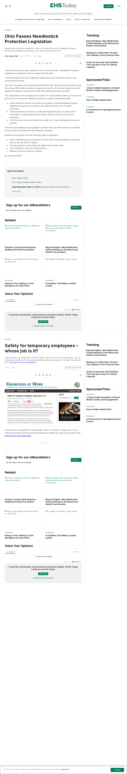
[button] (6, 6)
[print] (80, 63)
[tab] (10, 300)
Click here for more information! (22, 362)
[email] (50, 63)
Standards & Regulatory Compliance (30, 19)
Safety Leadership (55, 19)
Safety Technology (82, 19)
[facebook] (36, 63)
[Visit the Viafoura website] (76, 310)
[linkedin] (40, 63)
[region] (43, 305)
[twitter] (43, 63)
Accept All (117, 770)
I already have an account (43, 326)
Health (68, 19)
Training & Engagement (103, 19)
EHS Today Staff (11, 56)
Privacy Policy (64, 769)
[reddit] (47, 63)
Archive (8, 30)
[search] (10, 6)
